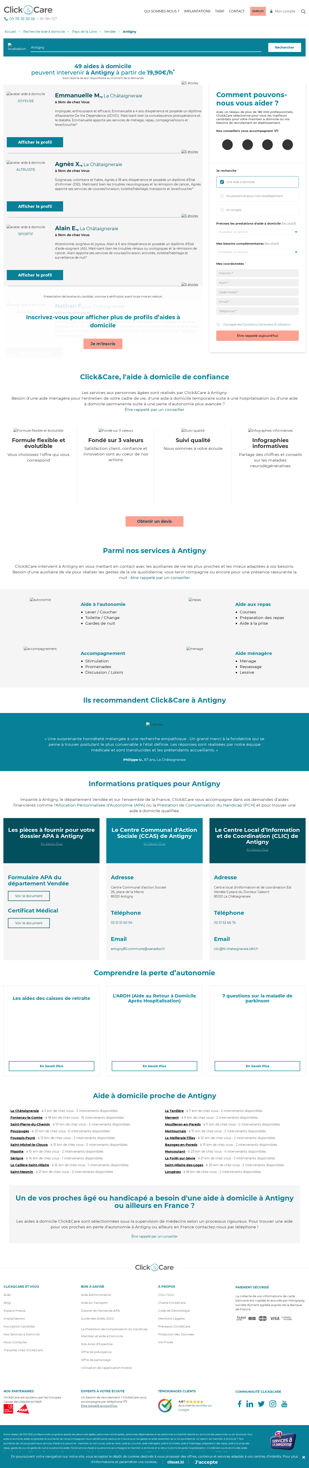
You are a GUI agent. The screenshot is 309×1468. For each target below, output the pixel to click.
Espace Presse (15, 1310)
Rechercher (284, 47)
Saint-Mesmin (21, 1172)
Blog (7, 1302)
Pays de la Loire (84, 32)
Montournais (175, 1131)
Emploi (258, 11)
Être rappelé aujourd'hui (257, 335)
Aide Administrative (96, 1295)
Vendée (110, 32)
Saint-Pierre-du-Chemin (30, 1124)
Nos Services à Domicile (22, 1334)
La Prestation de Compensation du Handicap (114, 1329)
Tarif (219, 11)
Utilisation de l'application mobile (106, 1368)
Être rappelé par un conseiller (154, 409)
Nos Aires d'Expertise (97, 1344)
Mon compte (285, 11)
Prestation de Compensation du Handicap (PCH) (206, 805)
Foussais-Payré (22, 1138)
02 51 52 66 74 (225, 923)
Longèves (173, 1172)
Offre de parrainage (96, 1360)
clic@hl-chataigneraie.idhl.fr (236, 949)
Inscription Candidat (19, 1326)
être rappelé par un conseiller (160, 577)
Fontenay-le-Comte (26, 1118)
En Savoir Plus (51, 844)
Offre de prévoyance (96, 1352)
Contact (237, 11)
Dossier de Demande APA (100, 1310)
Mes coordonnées (230, 263)
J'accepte (206, 1462)
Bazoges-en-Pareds (181, 1145)
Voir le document (29, 896)
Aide (7, 1295)
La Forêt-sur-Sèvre (180, 1158)
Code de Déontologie (174, 1310)
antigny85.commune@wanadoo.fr (138, 949)
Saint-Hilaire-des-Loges (184, 1165)
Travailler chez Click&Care (23, 1350)
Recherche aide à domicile (44, 32)
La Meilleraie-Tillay (180, 1138)
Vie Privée (165, 1342)
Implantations (197, 11)
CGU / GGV (166, 1295)
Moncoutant (175, 1151)
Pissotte (17, 1151)
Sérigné (16, 1158)
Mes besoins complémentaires (240, 243)
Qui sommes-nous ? (161, 11)
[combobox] (146, 47)
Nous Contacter (15, 1342)
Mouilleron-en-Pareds (183, 1124)
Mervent (172, 1118)
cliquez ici (175, 1462)
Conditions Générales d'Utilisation (266, 324)
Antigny (129, 32)
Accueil (10, 32)
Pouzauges (19, 1131)
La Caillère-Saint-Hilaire (29, 1165)
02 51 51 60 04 (121, 923)
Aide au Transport (94, 1302)
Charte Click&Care (172, 1302)
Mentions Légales (171, 1318)
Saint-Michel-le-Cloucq (29, 1145)
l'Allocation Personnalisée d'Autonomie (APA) (99, 805)
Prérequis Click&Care (174, 1326)
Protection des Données (176, 1334)
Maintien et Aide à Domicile (102, 1336)
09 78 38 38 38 (22, 19)
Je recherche (226, 170)
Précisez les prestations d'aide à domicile (248, 223)
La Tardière (174, 1111)
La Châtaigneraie (24, 1111)
